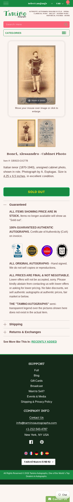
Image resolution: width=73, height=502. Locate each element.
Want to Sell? (36, 391)
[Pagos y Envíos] (47, 454)
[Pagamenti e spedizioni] (42, 454)
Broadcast (36, 386)
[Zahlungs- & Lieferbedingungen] (37, 454)
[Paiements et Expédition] (31, 454)
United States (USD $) (37, 462)
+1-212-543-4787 (36, 429)
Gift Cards (37, 380)
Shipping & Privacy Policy (36, 401)
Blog (36, 375)
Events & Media (36, 396)
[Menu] (5, 3)
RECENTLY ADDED (44, 341)
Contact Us (36, 417)
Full (36, 370)
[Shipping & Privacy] (26, 454)
